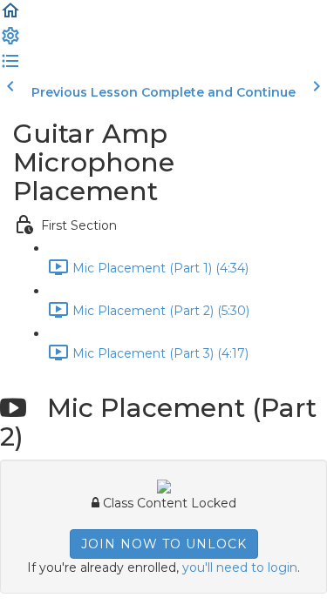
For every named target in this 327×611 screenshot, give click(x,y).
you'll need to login (239, 567)
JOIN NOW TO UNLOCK (164, 544)
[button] (10, 16)
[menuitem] (10, 42)
